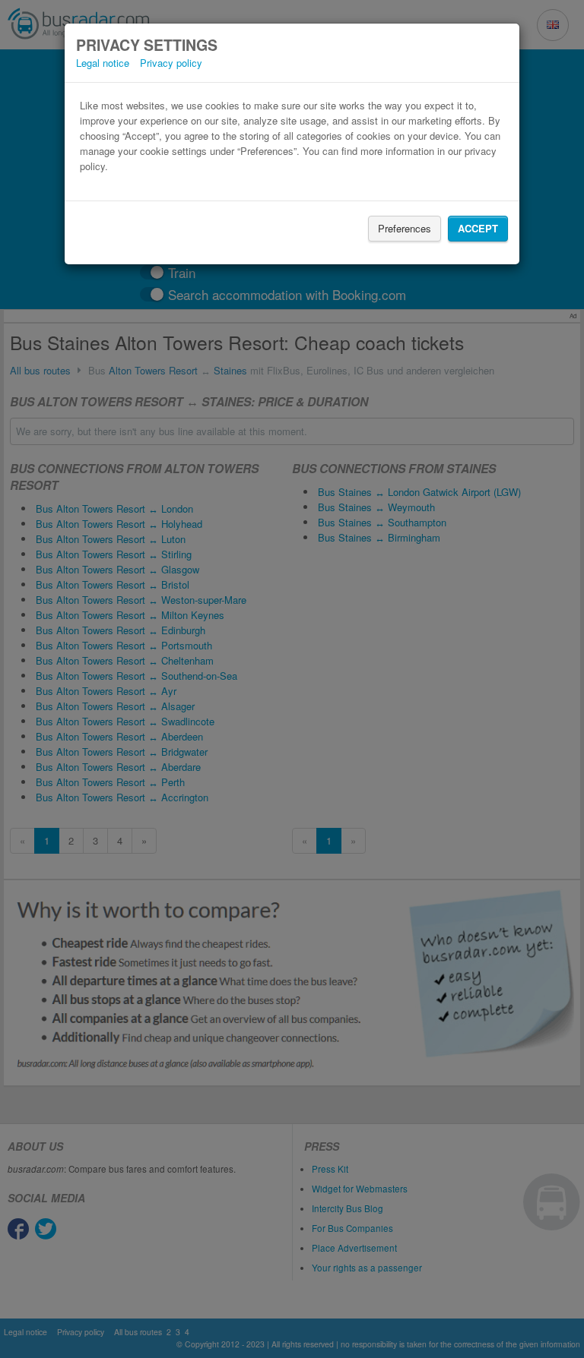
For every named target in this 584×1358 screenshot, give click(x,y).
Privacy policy (171, 62)
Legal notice (102, 62)
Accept (478, 228)
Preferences (404, 228)
